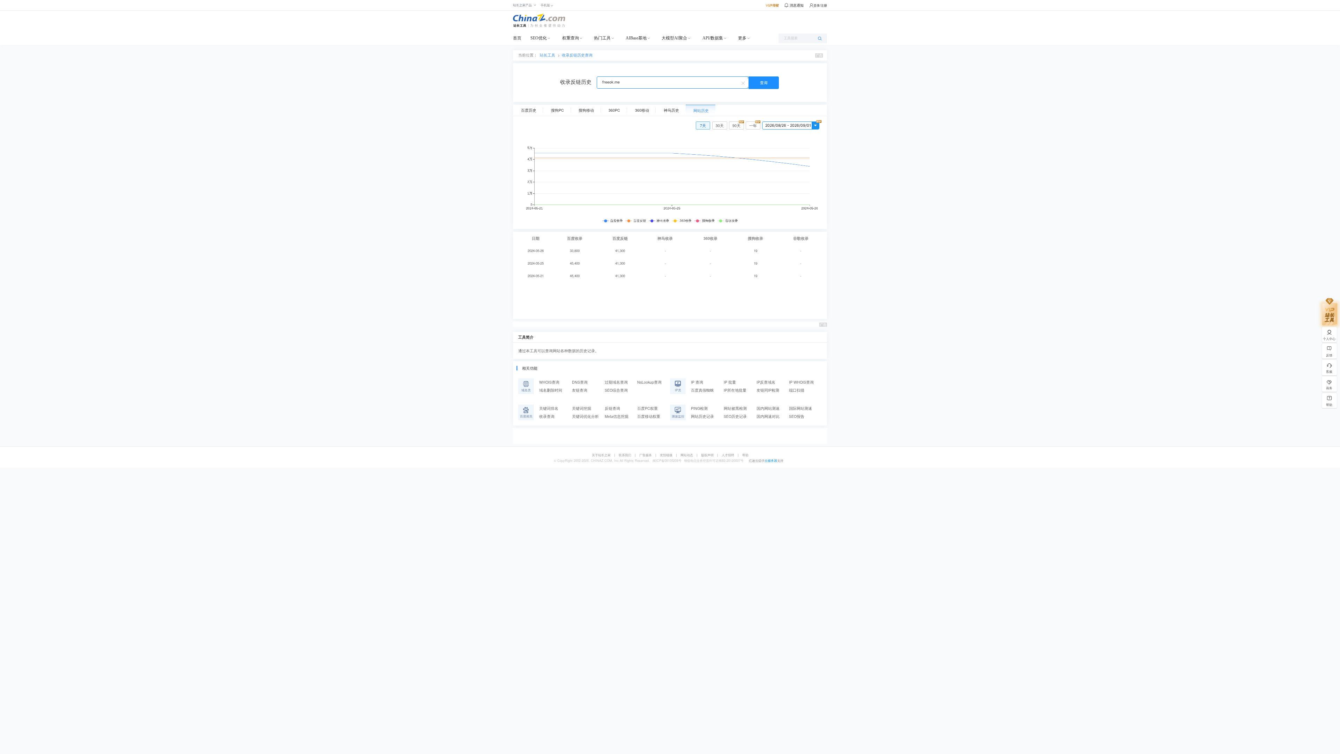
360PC (614, 110)
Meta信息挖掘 (616, 416)
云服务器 (771, 460)
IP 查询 (697, 382)
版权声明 (707, 455)
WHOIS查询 (549, 382)
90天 (736, 125)
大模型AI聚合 (674, 38)
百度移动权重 (648, 416)
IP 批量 (730, 382)
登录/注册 (820, 5)
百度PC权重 (647, 408)
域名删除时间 (550, 390)
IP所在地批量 (735, 390)
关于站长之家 (601, 455)
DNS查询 (580, 382)
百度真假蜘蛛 (702, 390)
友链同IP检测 (768, 390)
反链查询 (612, 408)
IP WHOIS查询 (801, 382)
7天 (703, 125)
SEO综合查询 (616, 390)
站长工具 (547, 55)
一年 (753, 125)
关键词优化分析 (585, 416)
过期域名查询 (616, 382)
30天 (720, 125)
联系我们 (625, 455)
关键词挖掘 (581, 408)
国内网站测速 (768, 408)
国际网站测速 (800, 408)
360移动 (642, 110)
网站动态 (686, 455)
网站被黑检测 (735, 408)
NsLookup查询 (649, 382)
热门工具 (602, 38)
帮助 (745, 455)
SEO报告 (796, 416)
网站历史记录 (702, 416)
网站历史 (701, 110)
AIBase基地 (636, 38)
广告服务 (645, 455)
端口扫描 (796, 390)
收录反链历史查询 (577, 55)
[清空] (744, 83)
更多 (742, 38)
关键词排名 (548, 408)
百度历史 (528, 110)
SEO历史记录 (735, 416)
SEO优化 (538, 38)
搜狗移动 (586, 110)
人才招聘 (728, 455)
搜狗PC (557, 110)
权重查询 (570, 38)
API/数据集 (712, 38)
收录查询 (546, 416)
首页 (517, 38)
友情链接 (666, 455)
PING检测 (699, 408)
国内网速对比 (768, 416)
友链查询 (579, 390)
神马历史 (671, 110)
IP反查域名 (766, 382)
